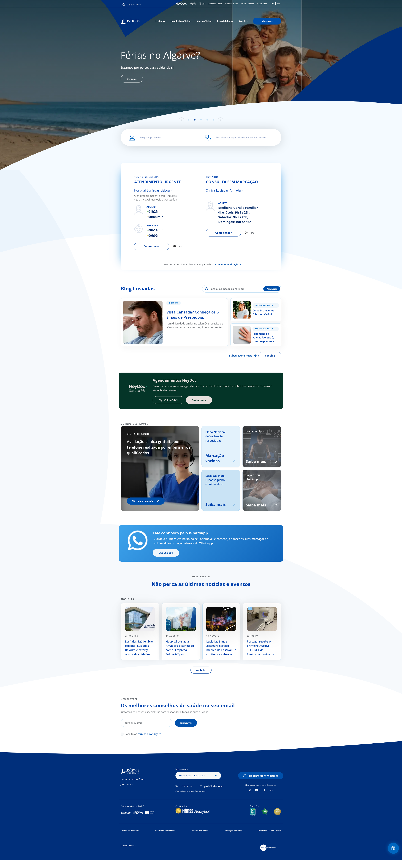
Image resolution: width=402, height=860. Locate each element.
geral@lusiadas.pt (213, 786)
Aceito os (143, 734)
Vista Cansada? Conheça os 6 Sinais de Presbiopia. (150, 300)
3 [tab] (201, 120)
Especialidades (225, 21)
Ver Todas (201, 670)
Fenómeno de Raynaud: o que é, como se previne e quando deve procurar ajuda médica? (255, 329)
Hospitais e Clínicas (181, 21)
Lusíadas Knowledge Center (133, 779)
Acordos (243, 21)
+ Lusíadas (262, 3)
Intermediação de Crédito (269, 830)
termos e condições (149, 734)
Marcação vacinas (214, 458)
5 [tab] (213, 120)
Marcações (267, 20)
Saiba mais (215, 504)
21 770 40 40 (185, 786)
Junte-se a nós (231, 3)
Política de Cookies (200, 830)
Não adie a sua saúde (143, 501)
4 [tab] (207, 120)
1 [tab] (188, 120)
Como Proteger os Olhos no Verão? (251, 300)
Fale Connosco (247, 3)
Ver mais (131, 109)
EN (278, 3)
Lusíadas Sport (215, 3)
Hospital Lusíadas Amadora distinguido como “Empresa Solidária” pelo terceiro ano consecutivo (180, 648)
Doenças (173, 303)
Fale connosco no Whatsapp (263, 775)
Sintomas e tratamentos (267, 305)
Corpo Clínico (204, 21)
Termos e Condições (130, 830)
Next (220, 119)
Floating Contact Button (393, 848)
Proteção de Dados (233, 830)
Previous (181, 119)
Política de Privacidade (165, 830)
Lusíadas (160, 21)
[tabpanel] (201, 81)
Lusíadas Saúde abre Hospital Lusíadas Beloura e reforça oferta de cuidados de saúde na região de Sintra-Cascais (139, 648)
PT (273, 3)
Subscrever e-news (240, 355)
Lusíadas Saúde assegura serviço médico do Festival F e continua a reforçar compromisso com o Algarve (221, 648)
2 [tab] (195, 120)
